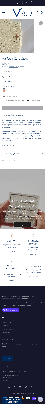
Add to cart (22, 108)
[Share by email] (17, 145)
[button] (12, 401)
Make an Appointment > (18, 115)
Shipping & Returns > (12, 251)
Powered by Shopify (29, 393)
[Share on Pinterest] (14, 145)
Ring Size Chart (6, 333)
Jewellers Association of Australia (21, 305)
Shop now (5, 326)
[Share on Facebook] (8, 145)
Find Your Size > (33, 276)
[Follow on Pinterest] (15, 387)
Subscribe (7, 359)
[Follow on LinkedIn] (32, 387)
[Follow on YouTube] (20, 387)
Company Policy (6, 322)
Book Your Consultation (22, 4)
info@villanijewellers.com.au (10, 375)
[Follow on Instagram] (9, 387)
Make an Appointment (22, 225)
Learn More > (11, 280)
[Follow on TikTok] (26, 387)
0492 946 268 (6, 380)
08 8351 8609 (10, 2)
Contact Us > (33, 254)
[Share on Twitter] (11, 145)
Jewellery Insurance (7, 329)
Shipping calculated (13, 67)
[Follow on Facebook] (3, 387)
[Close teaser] (23, 397)
